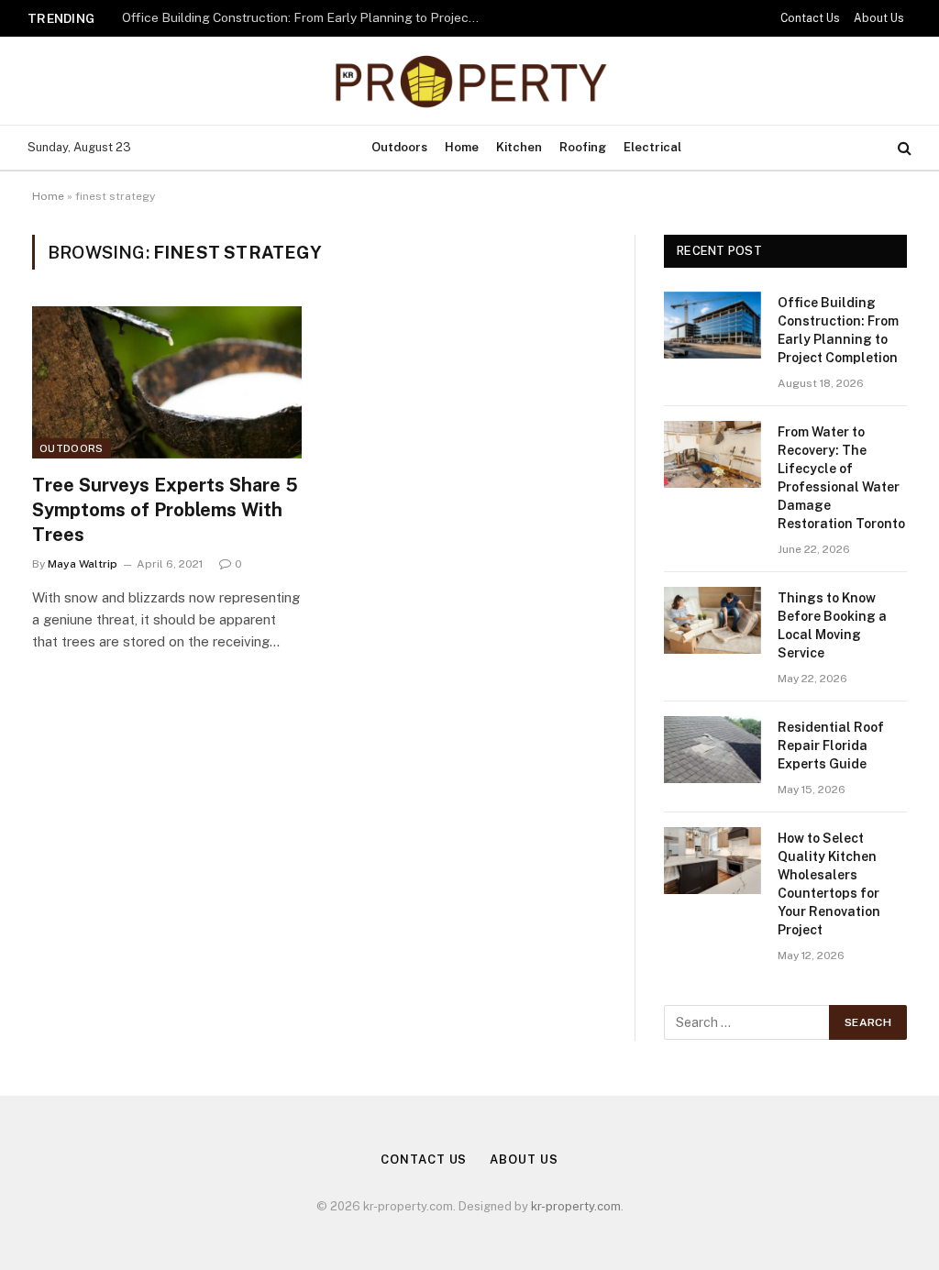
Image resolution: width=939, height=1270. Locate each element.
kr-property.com (576, 1206)
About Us (879, 18)
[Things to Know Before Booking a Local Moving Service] (712, 620)
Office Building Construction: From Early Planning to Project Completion (305, 17)
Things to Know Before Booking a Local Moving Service (832, 625)
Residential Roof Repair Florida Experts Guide (831, 745)
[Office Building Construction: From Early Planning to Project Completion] (712, 325)
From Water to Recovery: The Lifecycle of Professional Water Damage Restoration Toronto (841, 478)
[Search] (902, 148)
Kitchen (519, 147)
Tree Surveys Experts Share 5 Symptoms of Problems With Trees (165, 510)
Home (462, 147)
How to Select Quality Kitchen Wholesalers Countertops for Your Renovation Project (829, 884)
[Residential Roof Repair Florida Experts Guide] (712, 749)
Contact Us (810, 18)
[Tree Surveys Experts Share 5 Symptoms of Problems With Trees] (167, 382)
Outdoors (399, 147)
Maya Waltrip (82, 564)
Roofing (582, 147)
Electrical (652, 147)
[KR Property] (469, 81)
